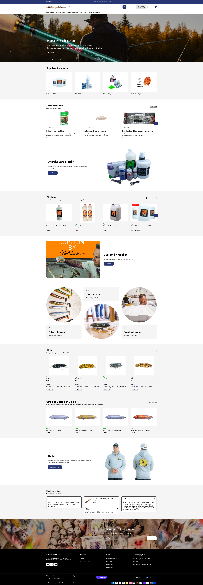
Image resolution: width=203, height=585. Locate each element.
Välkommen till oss (53, 555)
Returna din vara (110, 567)
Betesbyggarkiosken (56, 583)
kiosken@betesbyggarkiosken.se (132, 335)
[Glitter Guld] (87, 365)
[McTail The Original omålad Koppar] (144, 417)
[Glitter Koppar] (144, 365)
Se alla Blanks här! (152, 402)
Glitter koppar (134, 379)
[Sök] (124, 7)
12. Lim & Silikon (78, 94)
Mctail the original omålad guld (83, 430)
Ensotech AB (71, 583)
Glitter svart (49, 379)
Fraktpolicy (72, 576)
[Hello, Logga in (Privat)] (150, 7)
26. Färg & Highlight (107, 94)
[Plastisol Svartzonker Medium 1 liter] (59, 213)
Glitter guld (78, 379)
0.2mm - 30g (50, 386)
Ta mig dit (108, 263)
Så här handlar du (85, 561)
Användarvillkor (62, 576)
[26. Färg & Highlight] (115, 82)
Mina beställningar (111, 558)
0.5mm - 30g (59, 386)
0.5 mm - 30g (87, 386)
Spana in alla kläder (55, 467)
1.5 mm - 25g (79, 389)
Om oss (82, 558)
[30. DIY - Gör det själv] (144, 82)
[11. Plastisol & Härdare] (59, 82)
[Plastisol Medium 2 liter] (87, 213)
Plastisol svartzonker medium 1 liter (56, 226)
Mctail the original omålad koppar (140, 430)
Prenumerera (151, 538)
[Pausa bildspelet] (59, 59)
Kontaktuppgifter (139, 555)
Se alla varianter (151, 198)
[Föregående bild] (48, 59)
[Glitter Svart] (59, 365)
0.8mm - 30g (67, 386)
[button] (155, 7)
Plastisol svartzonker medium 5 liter (113, 226)
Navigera (83, 555)
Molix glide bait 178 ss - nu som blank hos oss (137, 131)
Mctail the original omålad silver (112, 430)
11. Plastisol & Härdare (51, 94)
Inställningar (109, 564)
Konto (108, 555)
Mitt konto (109, 561)
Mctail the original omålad (53, 430)
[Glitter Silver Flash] (115, 365)
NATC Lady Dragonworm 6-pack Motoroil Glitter (104, 499)
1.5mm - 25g (50, 389)
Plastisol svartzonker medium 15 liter (141, 226)
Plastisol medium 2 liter (81, 226)
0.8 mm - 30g (96, 386)
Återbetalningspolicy (54, 578)
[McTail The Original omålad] (59, 417)
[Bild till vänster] (47, 123)
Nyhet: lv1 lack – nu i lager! (55, 131)
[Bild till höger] (156, 123)
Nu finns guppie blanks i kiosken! (95, 131)
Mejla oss (142, 7)
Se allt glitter (151, 351)
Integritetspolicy (50, 576)
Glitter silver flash (108, 379)
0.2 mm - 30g (79, 386)
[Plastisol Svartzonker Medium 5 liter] (115, 213)
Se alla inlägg (153, 106)
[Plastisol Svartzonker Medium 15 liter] (144, 213)
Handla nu (52, 172)
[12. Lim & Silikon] (87, 82)
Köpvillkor (50, 1)
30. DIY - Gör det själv (136, 94)
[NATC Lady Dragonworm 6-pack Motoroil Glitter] (88, 501)
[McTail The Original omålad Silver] (115, 417)
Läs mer (48, 138)
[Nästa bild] (55, 59)
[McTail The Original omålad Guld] (87, 417)
